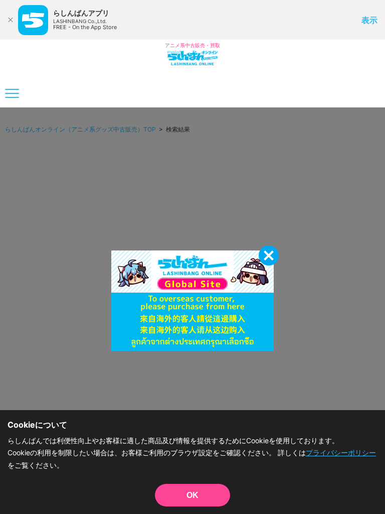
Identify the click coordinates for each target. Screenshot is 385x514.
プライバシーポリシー (341, 452)
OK (192, 495)
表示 (369, 20)
